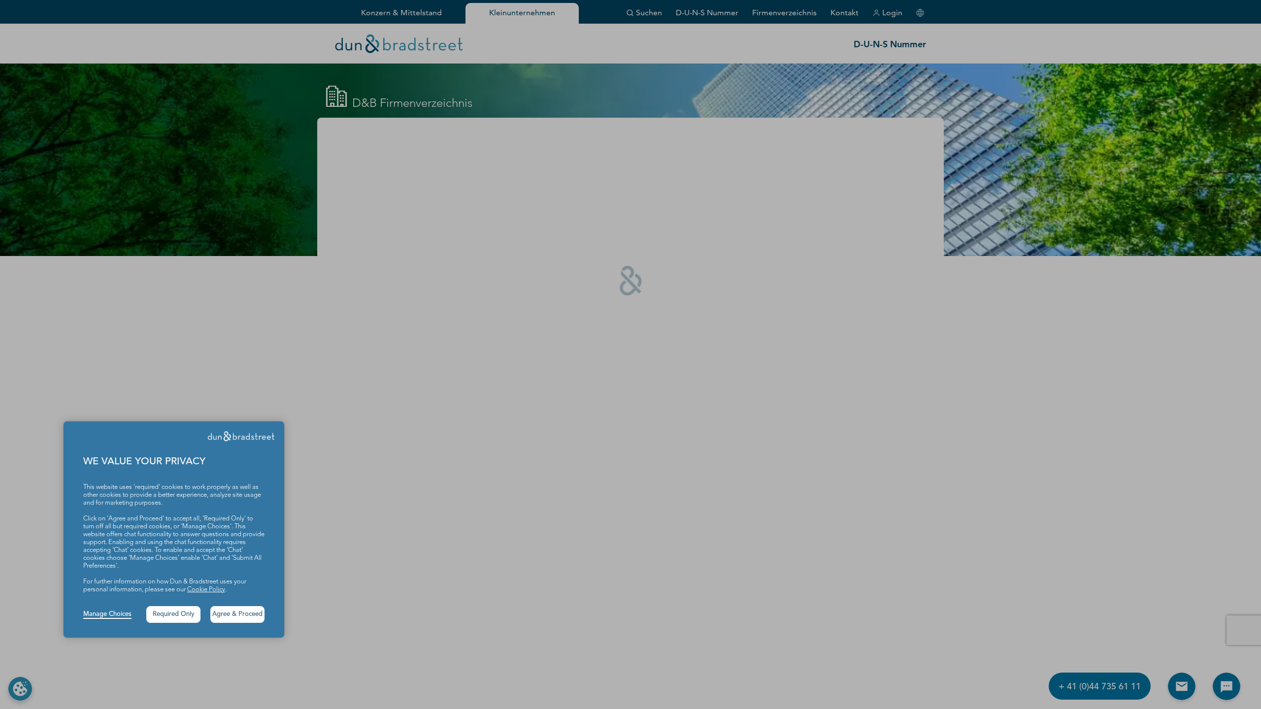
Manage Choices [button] (107, 614)
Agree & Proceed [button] (237, 614)
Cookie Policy (206, 589)
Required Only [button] (174, 614)
